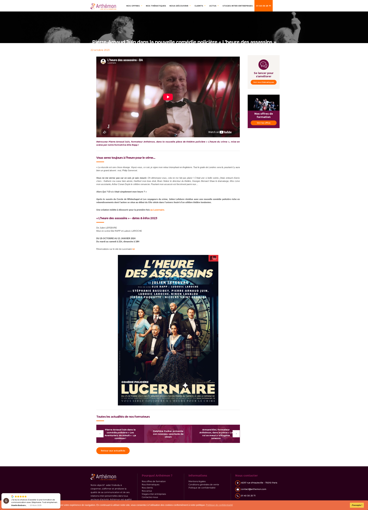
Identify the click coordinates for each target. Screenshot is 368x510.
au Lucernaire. (157, 210)
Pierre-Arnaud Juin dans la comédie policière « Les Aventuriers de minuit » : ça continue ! (120, 434)
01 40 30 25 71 (263, 6)
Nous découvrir (178, 6)
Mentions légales (197, 481)
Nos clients (147, 487)
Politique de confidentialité (201, 487)
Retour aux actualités (113, 450)
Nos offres (133, 6)
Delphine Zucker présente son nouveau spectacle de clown (168, 434)
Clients (198, 6)
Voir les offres (264, 123)
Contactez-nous (150, 497)
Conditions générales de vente (203, 484)
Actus (212, 6)
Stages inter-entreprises (238, 6)
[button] (60, 493)
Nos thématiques (156, 6)
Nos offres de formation (154, 481)
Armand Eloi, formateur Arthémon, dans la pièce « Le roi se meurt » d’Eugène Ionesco (216, 434)
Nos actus (147, 491)
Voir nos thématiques (263, 82)
